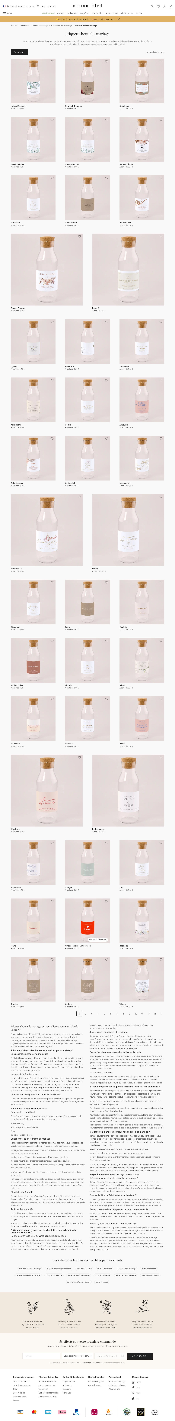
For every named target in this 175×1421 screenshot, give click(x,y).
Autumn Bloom (126, 164)
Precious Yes (125, 223)
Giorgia (68, 887)
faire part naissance (54, 1275)
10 (136, 1014)
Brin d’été (69, 366)
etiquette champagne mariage (58, 1269)
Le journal (43, 1389)
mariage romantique (20, 1165)
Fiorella (68, 685)
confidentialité (87, 1362)
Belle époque (98, 829)
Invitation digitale (96, 1382)
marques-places (53, 1064)
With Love (15, 829)
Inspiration (16, 887)
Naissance (73, 13)
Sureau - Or (124, 366)
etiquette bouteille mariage (30, 1269)
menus (64, 1064)
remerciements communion (78, 1282)
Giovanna (15, 627)
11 (142, 1014)
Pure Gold (15, 223)
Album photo (127, 13)
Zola (121, 887)
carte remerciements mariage (28, 1275)
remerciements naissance (78, 1275)
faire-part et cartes (84, 1269)
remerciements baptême (126, 1275)
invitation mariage (149, 1269)
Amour (68, 946)
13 (155, 1014)
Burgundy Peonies (73, 106)
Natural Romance (19, 106)
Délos (122, 685)
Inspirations (48, 13)
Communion (97, 13)
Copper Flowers (18, 308)
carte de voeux (102, 1282)
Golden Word (71, 223)
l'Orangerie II (125, 483)
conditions (98, 1362)
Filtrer (21, 52)
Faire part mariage (117, 1382)
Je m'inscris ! (140, 1356)
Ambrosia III (16, 569)
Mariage (61, 13)
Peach (122, 744)
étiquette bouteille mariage (65, 1040)
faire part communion (150, 1275)
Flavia (13, 946)
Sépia (67, 627)
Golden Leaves (72, 164)
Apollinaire (16, 425)
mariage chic (16, 1157)
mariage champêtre (19, 1150)
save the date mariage (127, 1269)
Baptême (84, 13)
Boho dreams (17, 483)
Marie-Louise (17, 685)
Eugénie (123, 627)
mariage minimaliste (20, 1161)
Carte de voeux (94, 1385)
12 (149, 1014)
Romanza (69, 744)
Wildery (122, 1004)
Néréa (95, 569)
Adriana (68, 1004)
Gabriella (123, 946)
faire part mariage (104, 1269)
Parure (68, 425)
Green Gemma (17, 164)
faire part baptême (102, 1275)
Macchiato (15, 744)
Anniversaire (112, 13)
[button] (118, 19)
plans (70, 1064)
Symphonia (124, 106)
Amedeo (14, 1004)
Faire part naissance (118, 1385)
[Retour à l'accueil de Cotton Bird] (87, 9)
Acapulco (123, 425)
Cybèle (14, 366)
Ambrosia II (70, 483)
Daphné (95, 308)
